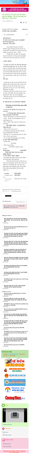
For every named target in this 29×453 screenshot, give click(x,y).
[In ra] (24, 22)
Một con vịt (5, 432)
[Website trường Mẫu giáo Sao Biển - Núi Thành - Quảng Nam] (14, 2)
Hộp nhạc (8, 428)
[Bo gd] (15, 375)
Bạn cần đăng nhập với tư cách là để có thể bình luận (14, 206)
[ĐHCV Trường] (15, 370)
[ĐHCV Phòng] (15, 362)
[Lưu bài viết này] (26, 22)
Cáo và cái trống (7, 446)
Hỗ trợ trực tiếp (7, 352)
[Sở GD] (15, 382)
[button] (15, 414)
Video (6, 405)
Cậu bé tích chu (7, 443)
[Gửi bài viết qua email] (21, 22)
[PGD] (15, 389)
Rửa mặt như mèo (8, 424)
